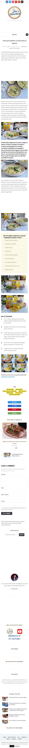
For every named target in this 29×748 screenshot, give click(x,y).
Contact (20, 739)
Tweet (15, 402)
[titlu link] (14, 634)
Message (3, 474)
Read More (17, 746)
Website (3, 501)
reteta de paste (18, 392)
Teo (9, 46)
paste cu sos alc (22, 391)
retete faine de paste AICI (7, 377)
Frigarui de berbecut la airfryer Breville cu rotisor (17, 715)
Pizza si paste (16, 48)
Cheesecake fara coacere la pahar (18, 697)
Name (2, 488)
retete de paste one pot (14, 394)
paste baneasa (19, 389)
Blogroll (14, 739)
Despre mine (14, 588)
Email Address (4, 494)
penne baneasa (10, 392)
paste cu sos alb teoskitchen (9, 391)
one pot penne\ (10, 389)
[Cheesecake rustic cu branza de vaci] (7, 455)
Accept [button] (11, 746)
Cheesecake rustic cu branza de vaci (17, 455)
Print (15, 413)
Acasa (4, 737)
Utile (18, 737)
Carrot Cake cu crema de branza (14, 441)
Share (15, 405)
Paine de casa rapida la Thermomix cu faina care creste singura (18, 709)
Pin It (15, 409)
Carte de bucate (12, 737)
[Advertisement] (14, 27)
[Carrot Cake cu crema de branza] (14, 430)
